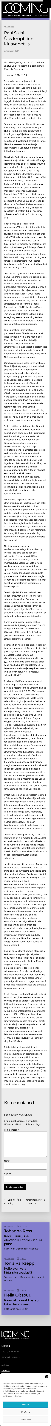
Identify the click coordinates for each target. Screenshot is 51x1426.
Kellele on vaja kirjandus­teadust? (18, 1270)
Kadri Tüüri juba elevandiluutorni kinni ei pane (23, 1240)
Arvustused (9, 27)
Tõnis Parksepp (19, 1263)
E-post (8, 1173)
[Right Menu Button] (47, 4)
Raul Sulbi (14, 33)
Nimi (7, 1161)
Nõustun (25, 1404)
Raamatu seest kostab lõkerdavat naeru (21, 1302)
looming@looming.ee (10, 1357)
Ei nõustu (25, 1412)
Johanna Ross (18, 1231)
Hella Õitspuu (18, 1295)
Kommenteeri (11, 1129)
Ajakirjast (5, 1365)
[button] (47, 1376)
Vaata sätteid (25, 1419)
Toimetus (5, 1370)
